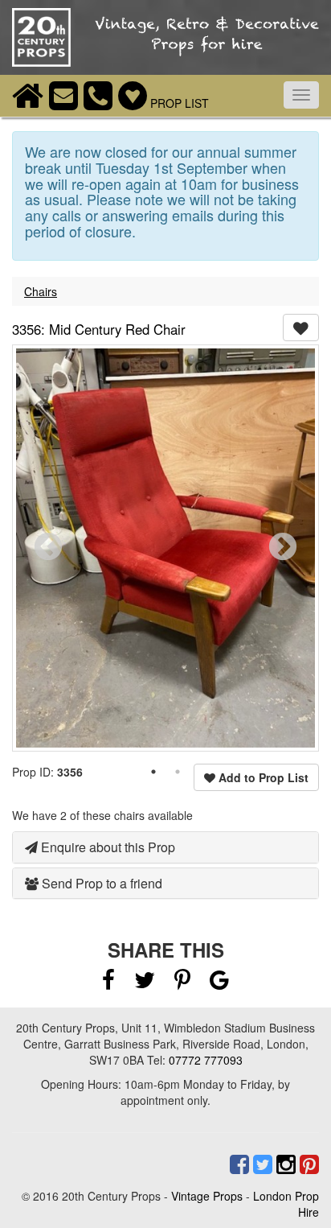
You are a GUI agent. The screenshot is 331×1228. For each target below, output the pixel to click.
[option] (165, 548)
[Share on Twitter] (146, 983)
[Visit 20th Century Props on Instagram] (284, 1164)
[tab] (165, 847)
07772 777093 (206, 1060)
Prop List (178, 103)
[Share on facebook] (108, 983)
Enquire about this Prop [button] (106, 847)
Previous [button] (48, 548)
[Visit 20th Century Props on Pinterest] (307, 1164)
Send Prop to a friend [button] (100, 883)
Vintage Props (207, 1196)
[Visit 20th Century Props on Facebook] (237, 1164)
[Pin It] (182, 983)
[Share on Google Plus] (219, 983)
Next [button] (283, 548)
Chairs (40, 291)
